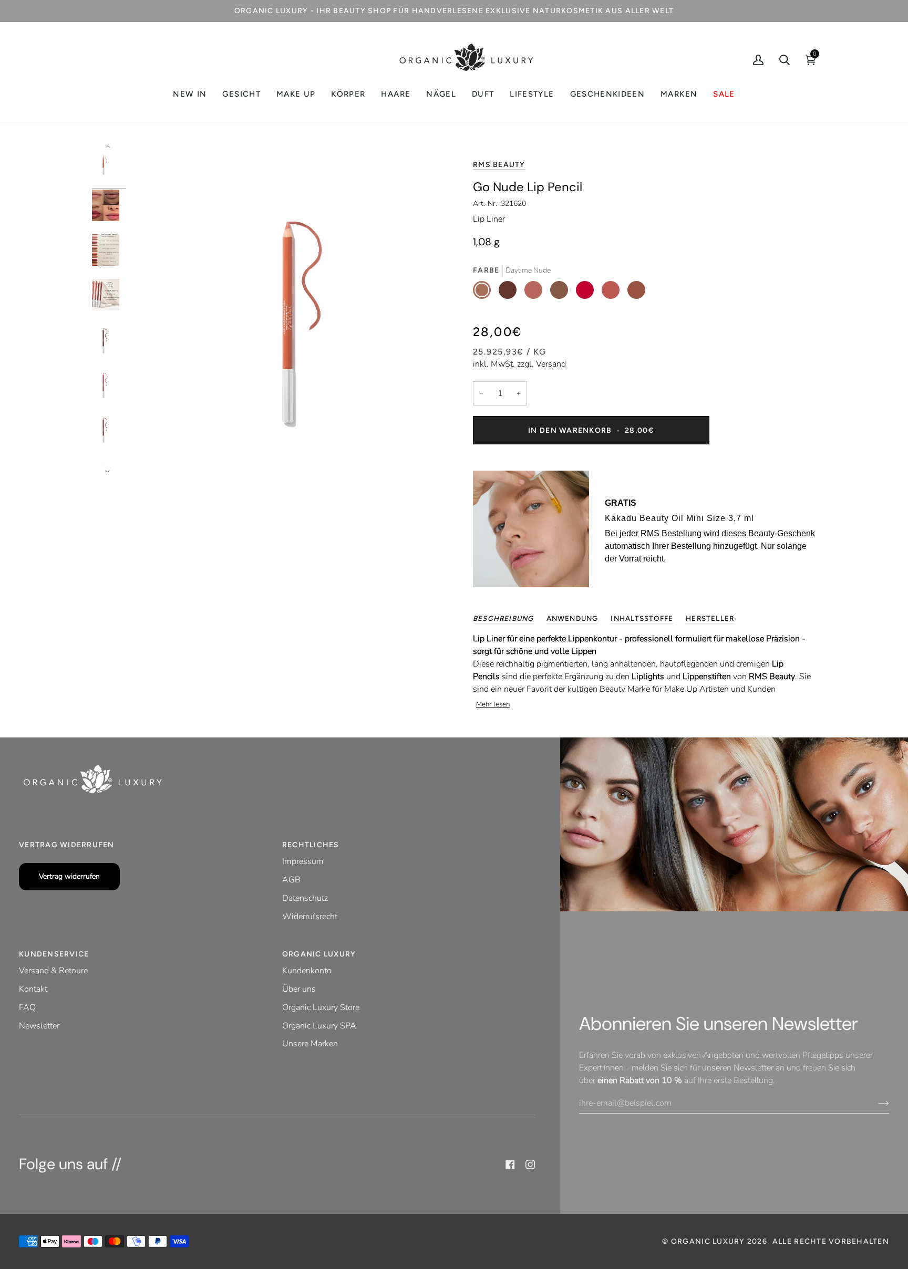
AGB (291, 880)
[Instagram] (530, 1164)
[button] (241, 94)
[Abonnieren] (875, 1103)
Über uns (299, 989)
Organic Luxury (709, 1241)
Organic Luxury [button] (319, 954)
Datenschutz (305, 898)
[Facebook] (510, 1164)
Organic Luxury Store (320, 1007)
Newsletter (39, 1026)
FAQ (27, 1007)
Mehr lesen (493, 704)
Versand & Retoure (53, 970)
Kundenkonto (307, 970)
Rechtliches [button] (310, 844)
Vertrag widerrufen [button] (67, 844)
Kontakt (33, 989)
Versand (551, 364)
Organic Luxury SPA (319, 1026)
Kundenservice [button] (54, 954)
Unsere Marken (310, 1043)
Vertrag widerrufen (69, 876)
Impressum (303, 861)
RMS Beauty (499, 164)
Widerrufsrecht (309, 916)
